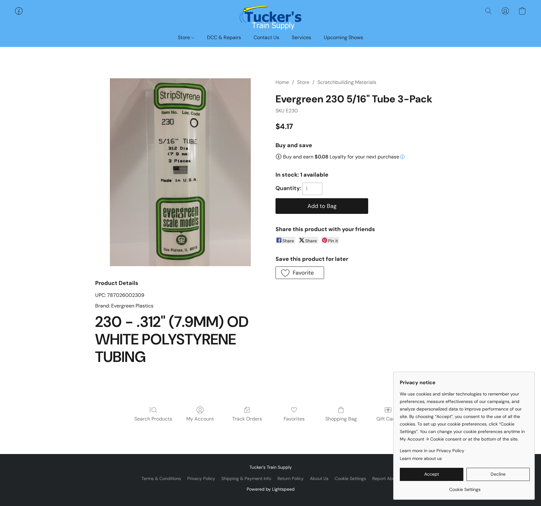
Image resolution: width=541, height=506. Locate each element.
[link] (465, 487)
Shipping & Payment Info (246, 478)
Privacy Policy (201, 478)
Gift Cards (388, 419)
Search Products (153, 419)
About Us (319, 478)
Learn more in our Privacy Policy (432, 450)
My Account (200, 419)
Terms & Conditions (161, 478)
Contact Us (266, 37)
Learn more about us (421, 458)
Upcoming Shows (343, 37)
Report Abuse (386, 478)
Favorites (294, 419)
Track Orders (247, 419)
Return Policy (290, 478)
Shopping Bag (341, 419)
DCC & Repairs (224, 37)
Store (184, 37)
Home (282, 82)
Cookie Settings (350, 478)
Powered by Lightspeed (271, 489)
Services (301, 37)
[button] (270, 17)
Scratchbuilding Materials (346, 82)
